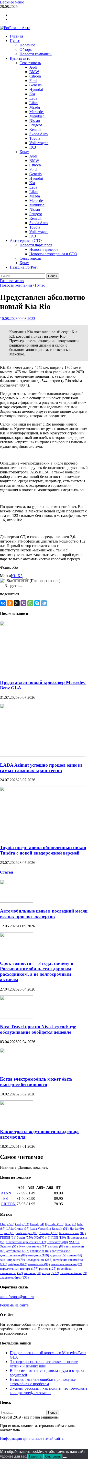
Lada (33, 98)
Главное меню (12, 281)
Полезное (27, 45)
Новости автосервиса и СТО (53, 254)
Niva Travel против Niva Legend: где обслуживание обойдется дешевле (38, 1029)
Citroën (35, 76)
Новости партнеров (36, 245)
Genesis (35, 85)
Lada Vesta (40, 1228)
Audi (33, 67)
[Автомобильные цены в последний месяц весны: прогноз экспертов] (16, 901)
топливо (32, 1273)
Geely (22, 1224)
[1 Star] (6, 581)
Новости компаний (36, 54)
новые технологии (66, 1264)
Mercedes (36, 112)
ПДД (58, 1237)
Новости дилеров (43, 249)
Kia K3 (16, 576)
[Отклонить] (65, 1457)
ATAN (6, 1193)
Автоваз (48, 1233)
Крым (24, 152)
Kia (32, 94)
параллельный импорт (19, 1268)
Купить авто (20, 58)
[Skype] (37, 603)
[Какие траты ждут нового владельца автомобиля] (16, 1122)
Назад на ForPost (23, 267)
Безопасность (72, 1233)
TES (4, 1198)
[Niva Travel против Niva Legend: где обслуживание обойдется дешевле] (16, 1017)
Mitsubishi (37, 116)
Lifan (33, 103)
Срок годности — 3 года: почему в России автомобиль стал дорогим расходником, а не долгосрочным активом (36, 971)
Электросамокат (33, 1246)
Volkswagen (38, 143)
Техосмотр (57, 1242)
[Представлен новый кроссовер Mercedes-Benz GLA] (42, 673)
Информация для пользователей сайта (32, 1438)
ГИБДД (8, 1237)
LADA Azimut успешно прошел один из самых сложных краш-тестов (41, 767)
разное (47, 1268)
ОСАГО (42, 1237)
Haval (37, 1224)
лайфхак (17, 1264)
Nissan (34, 120)
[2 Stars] (15, 580)
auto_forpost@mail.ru (17, 1297)
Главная (16, 36)
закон (75, 1255)
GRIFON (8, 1204)
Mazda (34, 107)
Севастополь (30, 63)
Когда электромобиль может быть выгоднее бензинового (36, 1081)
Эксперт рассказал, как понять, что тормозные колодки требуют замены (48, 1390)
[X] (17, 603)
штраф (50, 1273)
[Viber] (23, 603)
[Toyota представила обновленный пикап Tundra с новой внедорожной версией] (42, 838)
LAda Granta (17, 1228)
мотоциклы (39, 1264)
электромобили (73, 1273)
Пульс (15, 41)
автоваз (56, 1246)
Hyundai (36, 89)
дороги (58, 1255)
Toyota (34, 138)
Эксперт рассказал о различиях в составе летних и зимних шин (44, 1364)
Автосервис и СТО (26, 240)
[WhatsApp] (30, 603)
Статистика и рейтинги (26, 1242)
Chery (7, 1224)
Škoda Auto (38, 134)
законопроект (12, 1260)
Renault (35, 129)
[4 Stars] (23, 580)
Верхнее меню (12, 2)
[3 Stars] (19, 580)
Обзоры (26, 49)
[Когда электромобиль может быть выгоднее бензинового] (16, 1070)
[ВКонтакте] (3, 603)
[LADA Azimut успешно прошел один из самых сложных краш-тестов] (42, 755)
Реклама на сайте (14, 1305)
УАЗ (74, 1242)
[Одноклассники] (10, 603)
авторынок (17, 1251)
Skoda (76, 1228)
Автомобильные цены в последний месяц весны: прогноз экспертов (44, 913)
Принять (35, 1456)
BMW (34, 72)
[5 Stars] (27, 580)
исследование (39, 1260)
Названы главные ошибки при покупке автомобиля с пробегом (43, 1381)
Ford (33, 80)
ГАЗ (32, 147)
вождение (38, 1255)
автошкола (40, 1251)
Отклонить (53, 1456)
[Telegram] (44, 603)
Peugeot (35, 125)
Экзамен (9, 1246)
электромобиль (14, 1277)
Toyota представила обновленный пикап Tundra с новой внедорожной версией (43, 850)
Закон (25, 1237)
